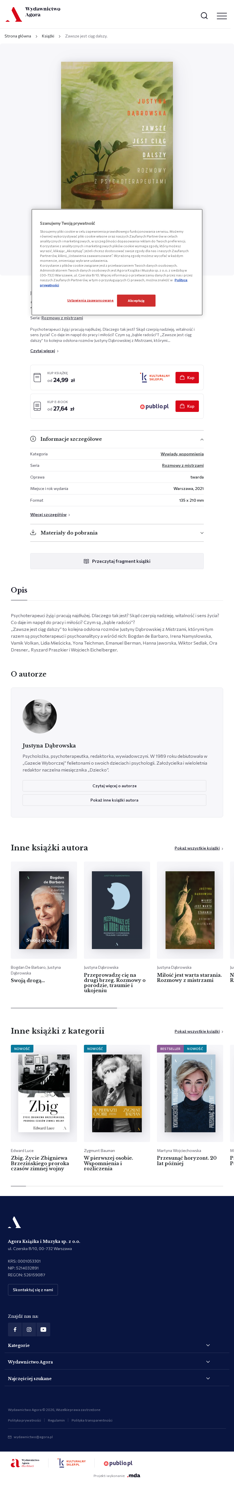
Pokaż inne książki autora (114, 800)
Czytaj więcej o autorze (114, 785)
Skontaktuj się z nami (33, 1289)
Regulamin (56, 1420)
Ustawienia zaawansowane (90, 300)
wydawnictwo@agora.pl (33, 1437)
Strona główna (18, 35)
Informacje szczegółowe (71, 439)
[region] (117, 262)
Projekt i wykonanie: (109, 1476)
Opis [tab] (19, 590)
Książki (48, 35)
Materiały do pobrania (69, 533)
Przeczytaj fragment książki (121, 561)
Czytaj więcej (42, 350)
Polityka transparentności (92, 1420)
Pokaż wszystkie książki (197, 848)
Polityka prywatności (24, 1420)
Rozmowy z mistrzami (62, 317)
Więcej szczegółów (48, 514)
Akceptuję (136, 300)
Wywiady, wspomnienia (182, 453)
